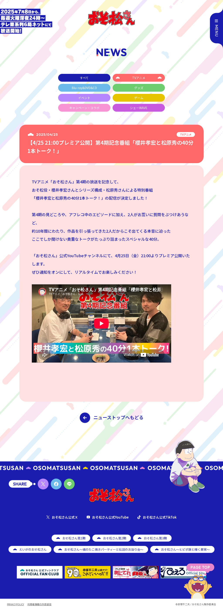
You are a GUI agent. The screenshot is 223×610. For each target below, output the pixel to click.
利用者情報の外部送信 (39, 604)
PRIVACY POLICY (15, 604)
